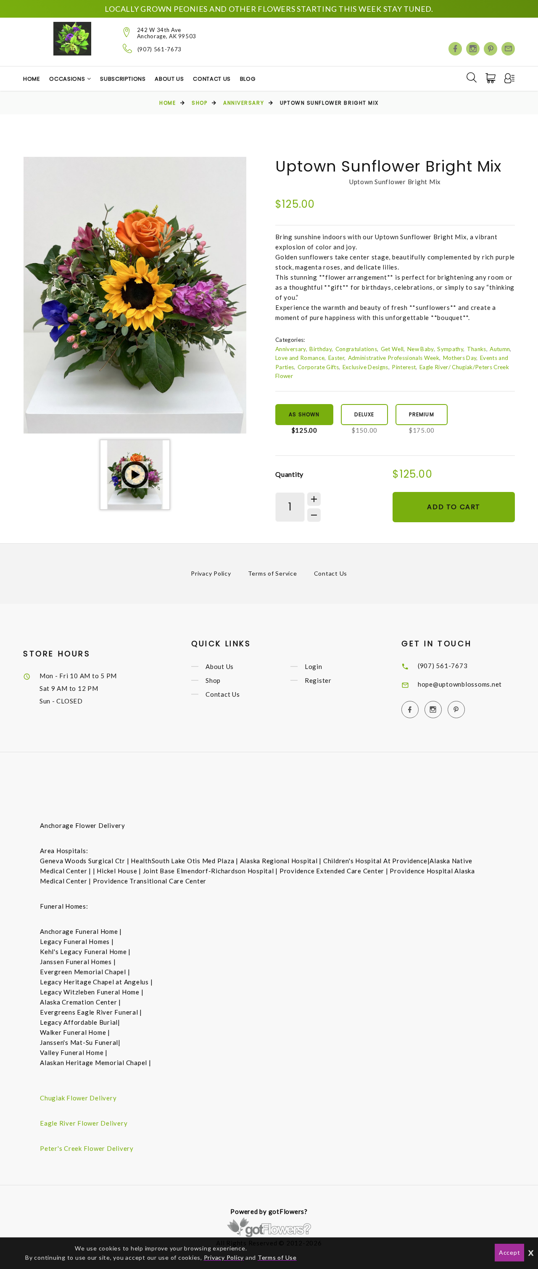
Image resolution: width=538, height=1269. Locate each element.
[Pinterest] (490, 49)
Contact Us (212, 79)
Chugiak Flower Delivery (78, 1098)
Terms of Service (272, 573)
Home (31, 79)
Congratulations (356, 349)
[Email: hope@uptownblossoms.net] (508, 49)
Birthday (320, 349)
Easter (336, 357)
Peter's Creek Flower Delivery (87, 1148)
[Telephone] (127, 48)
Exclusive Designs (365, 367)
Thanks (476, 349)
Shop (199, 102)
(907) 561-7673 (159, 49)
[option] (135, 295)
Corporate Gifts (318, 367)
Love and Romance (299, 357)
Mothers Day (460, 357)
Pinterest (404, 367)
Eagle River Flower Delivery (83, 1123)
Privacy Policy (211, 573)
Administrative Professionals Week (393, 357)
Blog (248, 79)
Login (313, 666)
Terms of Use (277, 1257)
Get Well (392, 349)
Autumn (500, 349)
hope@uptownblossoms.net (460, 684)
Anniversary (243, 102)
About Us (169, 79)
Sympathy (450, 349)
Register (318, 680)
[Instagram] (473, 49)
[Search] (471, 77)
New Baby (420, 349)
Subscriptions (122, 79)
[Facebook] (455, 49)
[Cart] (491, 78)
